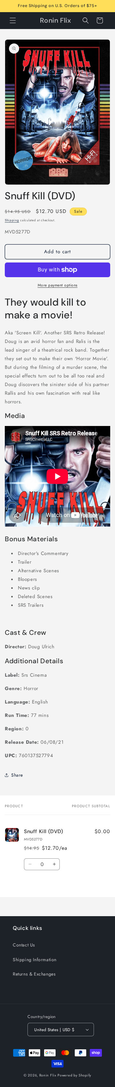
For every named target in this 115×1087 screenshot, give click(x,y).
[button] (13, 20)
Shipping (12, 220)
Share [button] (17, 775)
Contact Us (24, 945)
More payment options (58, 285)
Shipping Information (35, 959)
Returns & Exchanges (34, 974)
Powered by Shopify (74, 1075)
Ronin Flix (48, 1075)
